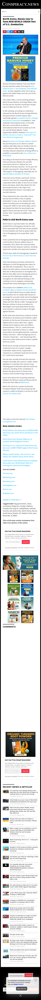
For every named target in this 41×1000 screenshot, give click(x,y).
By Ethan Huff (20, 824)
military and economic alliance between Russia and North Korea (19, 290)
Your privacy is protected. (11, 547)
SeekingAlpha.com (9, 485)
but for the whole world (11, 394)
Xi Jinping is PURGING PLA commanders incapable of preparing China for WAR (22, 901)
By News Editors (21, 843)
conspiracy (7, 506)
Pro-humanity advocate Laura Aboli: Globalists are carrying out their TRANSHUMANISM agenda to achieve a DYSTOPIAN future (22, 867)
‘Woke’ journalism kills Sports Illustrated (23, 950)
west (34, 513)
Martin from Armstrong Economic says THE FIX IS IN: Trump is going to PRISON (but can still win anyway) (23, 957)
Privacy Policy (18, 984)
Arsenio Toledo (16, 28)
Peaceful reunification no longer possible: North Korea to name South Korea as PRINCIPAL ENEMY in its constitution (23, 917)
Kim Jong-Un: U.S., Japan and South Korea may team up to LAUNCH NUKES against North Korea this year (20, 448)
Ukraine (15, 513)
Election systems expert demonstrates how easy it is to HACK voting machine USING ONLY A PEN (24, 877)
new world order (15, 511)
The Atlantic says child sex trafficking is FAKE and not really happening (24, 857)
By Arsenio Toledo (21, 881)
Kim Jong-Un (14, 508)
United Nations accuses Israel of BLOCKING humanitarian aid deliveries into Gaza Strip (23, 801)
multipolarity (24, 508)
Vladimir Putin (27, 513)
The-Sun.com (7, 473)
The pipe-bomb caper (17, 934)
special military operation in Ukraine (16, 174)
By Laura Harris (20, 904)
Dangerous (15, 506)
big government (20, 504)
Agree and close (21, 988)
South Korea (7, 513)
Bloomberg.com (8, 481)
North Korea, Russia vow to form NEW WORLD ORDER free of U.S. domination (22, 909)
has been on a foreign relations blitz (21, 141)
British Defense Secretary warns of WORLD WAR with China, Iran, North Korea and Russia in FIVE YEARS (20, 432)
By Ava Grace (20, 896)
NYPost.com (7, 489)
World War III (7, 516)
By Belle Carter (20, 815)
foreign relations (26, 506)
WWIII (15, 516)
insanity (6, 508)
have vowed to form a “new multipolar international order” (20, 88)
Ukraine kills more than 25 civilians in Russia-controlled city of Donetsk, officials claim (23, 820)
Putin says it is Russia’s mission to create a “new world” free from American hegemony (19, 135)
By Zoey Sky (20, 921)
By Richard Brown (21, 804)
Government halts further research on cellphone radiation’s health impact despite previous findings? (24, 927)
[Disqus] (20, 654)
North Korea (26, 511)
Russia (34, 511)
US (20, 513)
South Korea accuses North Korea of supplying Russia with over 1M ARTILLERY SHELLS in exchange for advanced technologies (20, 463)
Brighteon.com (10, 422)
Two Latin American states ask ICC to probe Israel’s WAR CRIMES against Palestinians (23, 886)
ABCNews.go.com (9, 477)
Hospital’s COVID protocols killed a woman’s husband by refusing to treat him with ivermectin (24, 849)
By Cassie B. (20, 796)
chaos (29, 504)
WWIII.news (25, 382)
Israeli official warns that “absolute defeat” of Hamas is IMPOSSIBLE (23, 893)
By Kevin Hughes (21, 836)
